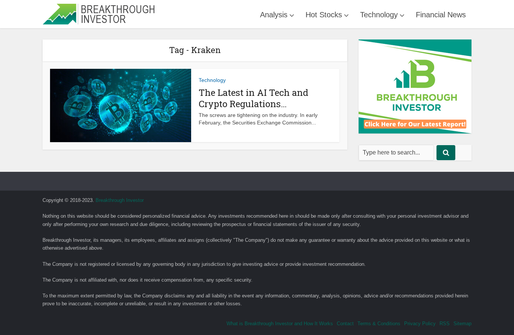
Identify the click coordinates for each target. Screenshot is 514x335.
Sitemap (462, 323)
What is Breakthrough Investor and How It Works (280, 323)
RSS (444, 323)
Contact (345, 323)
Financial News (441, 15)
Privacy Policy (420, 323)
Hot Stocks (324, 15)
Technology (379, 15)
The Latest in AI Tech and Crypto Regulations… (253, 98)
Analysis (273, 15)
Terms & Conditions (378, 323)
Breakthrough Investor (120, 200)
